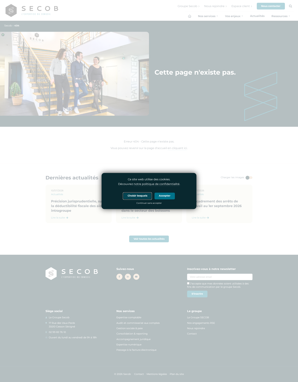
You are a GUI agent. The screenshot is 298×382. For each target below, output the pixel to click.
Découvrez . (149, 184)
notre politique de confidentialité (157, 184)
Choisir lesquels (137, 195)
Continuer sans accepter (149, 203)
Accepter (164, 195)
